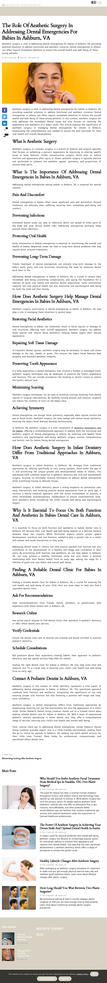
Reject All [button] (65, 979)
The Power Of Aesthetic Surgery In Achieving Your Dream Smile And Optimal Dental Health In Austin (70, 826)
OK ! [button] (94, 974)
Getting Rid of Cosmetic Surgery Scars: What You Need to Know (24, 953)
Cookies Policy (82, 974)
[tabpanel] (51, 83)
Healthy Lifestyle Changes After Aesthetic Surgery (69, 861)
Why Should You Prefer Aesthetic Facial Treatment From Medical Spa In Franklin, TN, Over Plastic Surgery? (70, 782)
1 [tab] (51, 100)
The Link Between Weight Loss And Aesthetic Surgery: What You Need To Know (24, 937)
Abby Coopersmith (10, 58)
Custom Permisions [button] (47, 979)
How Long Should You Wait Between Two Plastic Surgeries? (70, 889)
